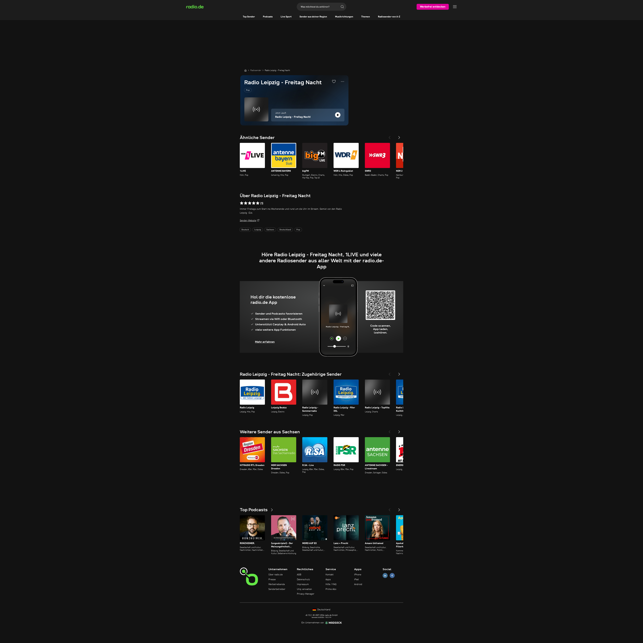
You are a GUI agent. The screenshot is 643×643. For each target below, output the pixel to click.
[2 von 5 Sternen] (246, 203)
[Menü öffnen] (455, 7)
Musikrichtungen (344, 17)
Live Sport (286, 17)
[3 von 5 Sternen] (250, 203)
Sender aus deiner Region (313, 17)
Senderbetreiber (276, 589)
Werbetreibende (276, 584)
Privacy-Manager (305, 594)
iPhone (357, 574)
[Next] (399, 136)
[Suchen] (342, 7)
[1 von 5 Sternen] (242, 203)
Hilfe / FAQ (331, 584)
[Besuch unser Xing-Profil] (392, 575)
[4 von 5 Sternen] (254, 203)
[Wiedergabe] (337, 115)
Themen (365, 17)
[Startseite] (245, 70)
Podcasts (268, 17)
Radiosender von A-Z (389, 17)
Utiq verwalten (304, 589)
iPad (356, 579)
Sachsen (270, 230)
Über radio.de (275, 574)
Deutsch (245, 230)
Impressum (303, 584)
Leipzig (257, 230)
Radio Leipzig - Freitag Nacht (293, 117)
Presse (272, 579)
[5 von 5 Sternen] (258, 203)
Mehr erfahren (265, 342)
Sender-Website (248, 220)
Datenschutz (303, 579)
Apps (328, 579)
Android (358, 584)
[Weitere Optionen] (342, 82)
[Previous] (389, 136)
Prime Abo (331, 589)
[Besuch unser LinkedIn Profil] (385, 575)
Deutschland (285, 230)
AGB (299, 574)
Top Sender (249, 17)
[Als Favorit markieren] (334, 81)
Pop (248, 90)
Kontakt (330, 574)
